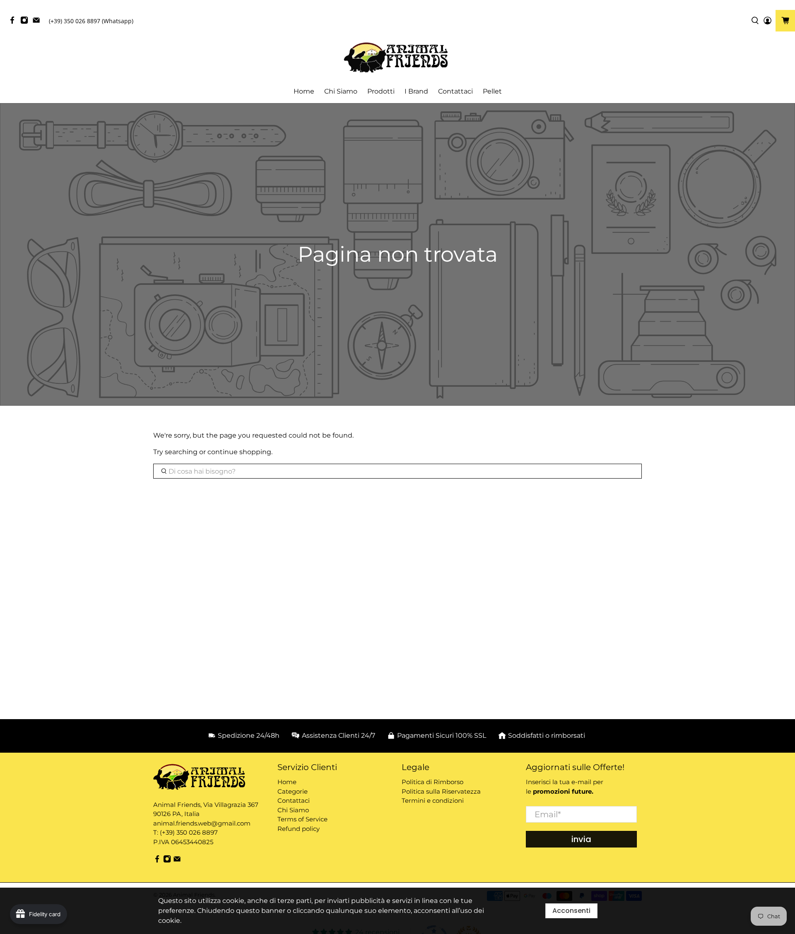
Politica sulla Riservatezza (441, 791)
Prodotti (381, 91)
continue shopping (239, 452)
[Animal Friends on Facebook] (14, 22)
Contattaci (455, 91)
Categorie (292, 791)
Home (304, 91)
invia (581, 839)
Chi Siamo (340, 91)
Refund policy (298, 829)
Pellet (492, 91)
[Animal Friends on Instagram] (26, 22)
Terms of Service (302, 819)
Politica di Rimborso (432, 782)
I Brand (416, 91)
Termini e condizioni (433, 800)
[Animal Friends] (397, 58)
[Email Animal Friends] (38, 22)
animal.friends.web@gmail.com (202, 823)
